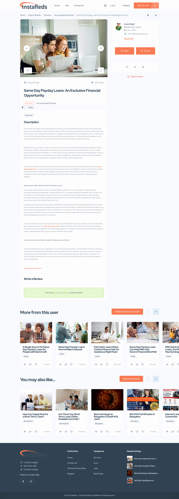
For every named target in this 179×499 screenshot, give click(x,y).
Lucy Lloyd (129, 24)
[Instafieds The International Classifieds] (33, 5)
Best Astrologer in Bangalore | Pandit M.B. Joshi (146, 473)
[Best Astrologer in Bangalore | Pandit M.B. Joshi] (129, 473)
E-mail (147, 51)
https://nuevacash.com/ (33, 268)
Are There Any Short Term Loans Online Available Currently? (144, 466)
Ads (67, 5)
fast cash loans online (52, 226)
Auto (96, 463)
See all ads (128, 38)
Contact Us (79, 5)
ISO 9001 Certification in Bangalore (144, 480)
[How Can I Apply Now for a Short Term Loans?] (129, 458)
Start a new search (131, 378)
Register (126, 5)
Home (57, 5)
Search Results (34, 15)
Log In (113, 5)
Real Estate (98, 473)
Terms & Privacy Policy (76, 468)
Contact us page (31, 462)
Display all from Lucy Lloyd (127, 311)
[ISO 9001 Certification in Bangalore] (129, 480)
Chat (126, 51)
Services (47, 15)
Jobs (96, 468)
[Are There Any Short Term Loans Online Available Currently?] (129, 466)
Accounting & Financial (64, 15)
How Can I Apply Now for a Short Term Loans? (145, 459)
